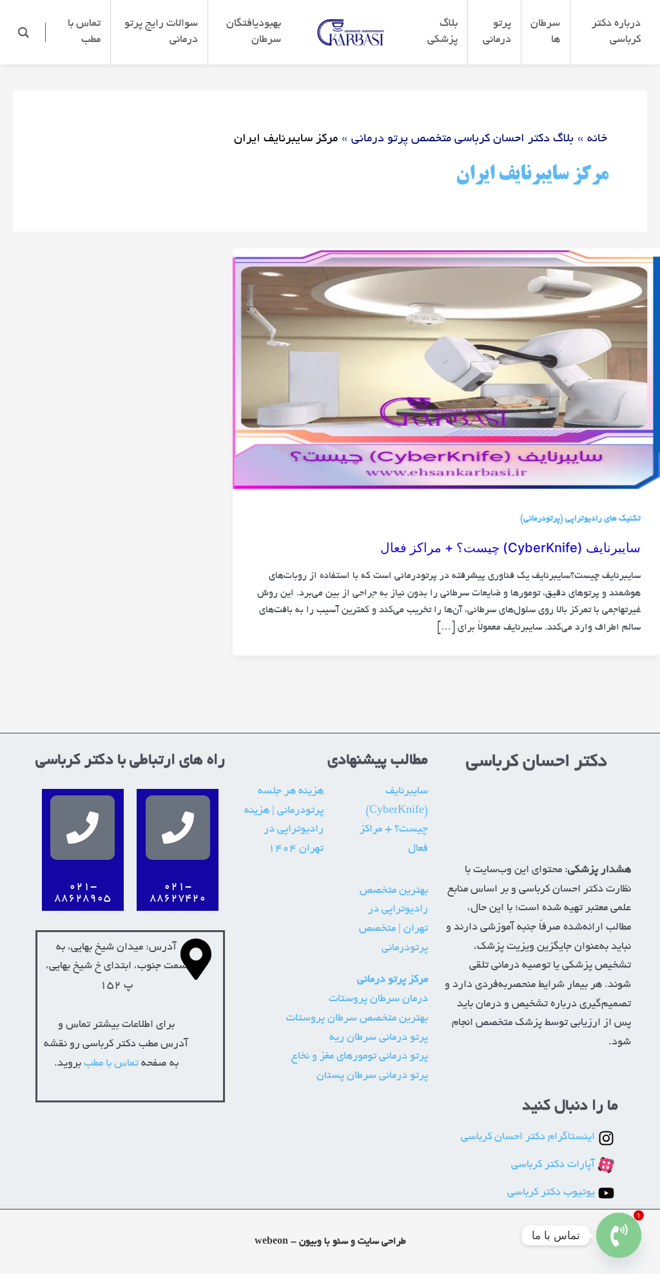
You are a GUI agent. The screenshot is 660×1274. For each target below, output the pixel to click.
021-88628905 (82, 892)
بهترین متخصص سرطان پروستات (357, 1018)
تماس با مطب (111, 1064)
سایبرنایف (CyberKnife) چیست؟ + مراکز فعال (510, 547)
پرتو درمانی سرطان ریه (378, 1038)
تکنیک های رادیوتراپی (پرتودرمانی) (580, 519)
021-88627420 (178, 892)
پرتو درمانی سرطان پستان (372, 1076)
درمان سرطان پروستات (378, 999)
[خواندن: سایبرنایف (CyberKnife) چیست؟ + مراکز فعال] (446, 370)
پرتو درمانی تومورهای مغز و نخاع (359, 1056)
